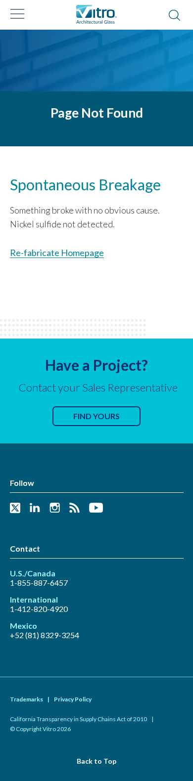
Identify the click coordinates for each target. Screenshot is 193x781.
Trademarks (26, 699)
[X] (15, 508)
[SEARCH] (174, 15)
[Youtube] (96, 508)
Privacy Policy (73, 699)
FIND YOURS (96, 416)
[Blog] (74, 508)
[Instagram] (54, 508)
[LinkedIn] (35, 508)
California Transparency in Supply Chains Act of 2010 (78, 719)
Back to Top (96, 761)
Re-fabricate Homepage (57, 252)
